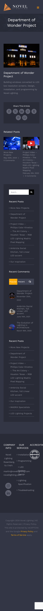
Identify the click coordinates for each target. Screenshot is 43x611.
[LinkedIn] (8, 493)
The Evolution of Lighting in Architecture (25, 325)
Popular (13, 282)
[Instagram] (8, 486)
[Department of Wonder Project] (12, 294)
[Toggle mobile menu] (38, 7)
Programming (21, 461)
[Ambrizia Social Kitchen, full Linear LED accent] (12, 310)
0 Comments (9, 160)
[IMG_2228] (21, 56)
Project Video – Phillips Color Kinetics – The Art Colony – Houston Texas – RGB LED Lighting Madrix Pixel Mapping (31, 143)
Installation (21, 454)
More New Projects (12, 143)
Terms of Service (18, 535)
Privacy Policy (27, 531)
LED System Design (21, 471)
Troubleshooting (21, 490)
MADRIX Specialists (20, 407)
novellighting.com (12, 475)
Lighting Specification (21, 482)
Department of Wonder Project (24, 292)
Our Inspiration (18, 262)
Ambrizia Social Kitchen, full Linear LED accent (20, 252)
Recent (21, 282)
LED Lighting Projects (21, 413)
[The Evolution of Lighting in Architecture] (12, 326)
